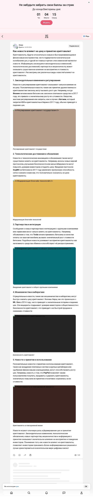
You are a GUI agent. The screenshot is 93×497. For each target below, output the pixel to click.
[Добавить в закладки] (19, 455)
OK (86, 486)
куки (17, 486)
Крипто (21, 47)
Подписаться (74, 46)
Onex (21, 45)
